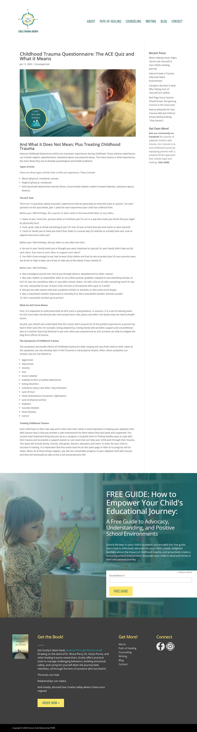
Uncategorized (42, 64)
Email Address (117, 575)
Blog (164, 21)
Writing (151, 21)
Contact (177, 21)
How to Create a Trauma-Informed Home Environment (162, 77)
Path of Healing (110, 21)
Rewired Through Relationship (83, 650)
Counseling (133, 21)
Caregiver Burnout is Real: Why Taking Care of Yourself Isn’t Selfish (162, 89)
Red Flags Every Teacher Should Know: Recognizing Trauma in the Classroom (162, 101)
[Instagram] (170, 646)
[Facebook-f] (160, 646)
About (91, 21)
